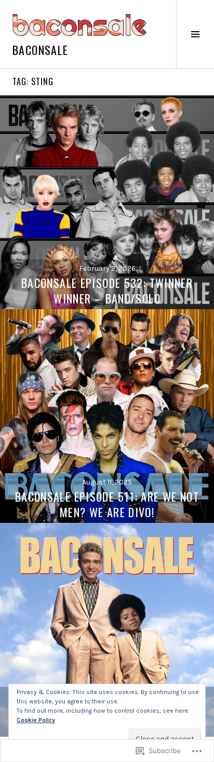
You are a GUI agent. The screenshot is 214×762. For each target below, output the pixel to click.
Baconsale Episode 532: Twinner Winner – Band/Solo (107, 290)
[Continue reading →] (107, 202)
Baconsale (40, 49)
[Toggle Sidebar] (195, 34)
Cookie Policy (36, 720)
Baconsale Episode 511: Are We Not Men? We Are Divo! (107, 504)
